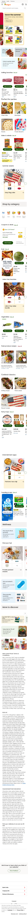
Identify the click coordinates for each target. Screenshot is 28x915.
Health (8, 1)
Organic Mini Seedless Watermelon (17, 270)
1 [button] (9, 222)
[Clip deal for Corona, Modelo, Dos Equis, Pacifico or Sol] (22, 39)
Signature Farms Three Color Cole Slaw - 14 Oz (18, 156)
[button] (22, 4)
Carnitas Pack (17, 431)
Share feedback (14, 871)
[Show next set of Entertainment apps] (25, 472)
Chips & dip (4, 115)
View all (15, 72)
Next (24, 359)
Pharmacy (12, 1)
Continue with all (22, 913)
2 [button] (11, 222)
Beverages (18, 115)
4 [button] (16, 222)
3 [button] (14, 222)
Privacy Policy (20, 910)
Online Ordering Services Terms (14, 784)
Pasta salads (18, 390)
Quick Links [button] (5, 887)
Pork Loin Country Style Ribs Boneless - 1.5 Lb (19, 93)
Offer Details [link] (5, 237)
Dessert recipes (5, 408)
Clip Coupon (7, 243)
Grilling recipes (5, 390)
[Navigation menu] (2, 4)
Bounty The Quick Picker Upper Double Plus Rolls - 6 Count (18, 513)
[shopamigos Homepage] (7, 4)
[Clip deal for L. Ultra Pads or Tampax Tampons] (12, 30)
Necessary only (14, 913)
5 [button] (18, 222)
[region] (14, 909)
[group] (14, 29)
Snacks (3, 132)
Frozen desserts (19, 132)
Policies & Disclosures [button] (8, 894)
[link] (5, 65)
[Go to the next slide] (24, 236)
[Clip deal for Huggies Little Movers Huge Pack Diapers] (12, 39)
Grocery (3, 1)
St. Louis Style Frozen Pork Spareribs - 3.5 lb (6, 93)
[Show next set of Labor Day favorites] (25, 297)
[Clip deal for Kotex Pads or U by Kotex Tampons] (22, 30)
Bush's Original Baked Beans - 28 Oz (7, 155)
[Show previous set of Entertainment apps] (2, 472)
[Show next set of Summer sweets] (25, 183)
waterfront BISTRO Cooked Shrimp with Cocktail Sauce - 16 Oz (7, 433)
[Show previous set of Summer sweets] (2, 183)
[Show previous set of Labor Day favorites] (2, 297)
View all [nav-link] (20, 346)
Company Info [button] (5, 891)
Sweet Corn (5, 336)
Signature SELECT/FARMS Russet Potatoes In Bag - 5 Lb (18, 338)
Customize (9, 910)
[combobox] (14, 8)
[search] (24, 8)
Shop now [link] (9, 21)
